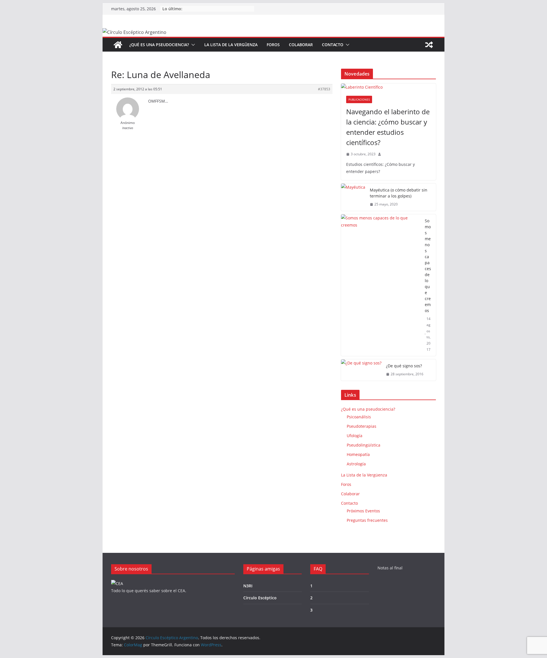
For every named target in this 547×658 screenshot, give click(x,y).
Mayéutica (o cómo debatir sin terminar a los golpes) (398, 193)
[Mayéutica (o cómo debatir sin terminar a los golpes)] (353, 197)
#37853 (324, 89)
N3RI (247, 585)
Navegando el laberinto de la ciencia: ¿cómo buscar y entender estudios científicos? (388, 127)
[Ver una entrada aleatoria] (429, 45)
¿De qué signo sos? (404, 365)
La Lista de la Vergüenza (231, 44)
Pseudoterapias (361, 426)
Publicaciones (359, 99)
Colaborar (301, 44)
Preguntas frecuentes (367, 520)
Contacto (332, 44)
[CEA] (117, 583)
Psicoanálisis (359, 416)
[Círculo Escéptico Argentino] (118, 45)
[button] (192, 45)
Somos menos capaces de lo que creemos (428, 265)
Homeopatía (358, 454)
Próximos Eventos (363, 511)
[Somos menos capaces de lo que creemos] (380, 285)
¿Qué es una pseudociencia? (159, 44)
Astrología (356, 463)
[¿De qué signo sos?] (361, 370)
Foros (273, 44)
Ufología (354, 435)
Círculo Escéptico (260, 597)
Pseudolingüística (363, 445)
